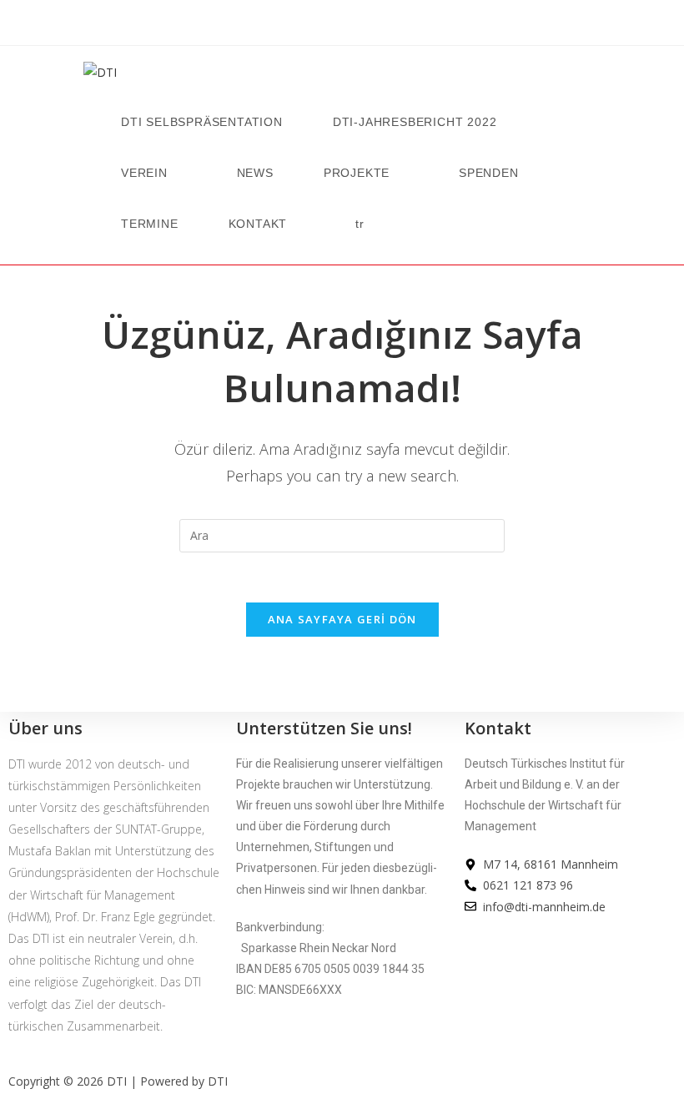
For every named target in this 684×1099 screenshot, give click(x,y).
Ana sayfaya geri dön (342, 619)
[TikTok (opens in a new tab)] (385, 26)
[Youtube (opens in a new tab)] (342, 26)
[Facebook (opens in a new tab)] (298, 26)
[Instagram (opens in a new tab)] (320, 26)
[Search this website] (342, 534)
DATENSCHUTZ (505, 981)
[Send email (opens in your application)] (364, 26)
